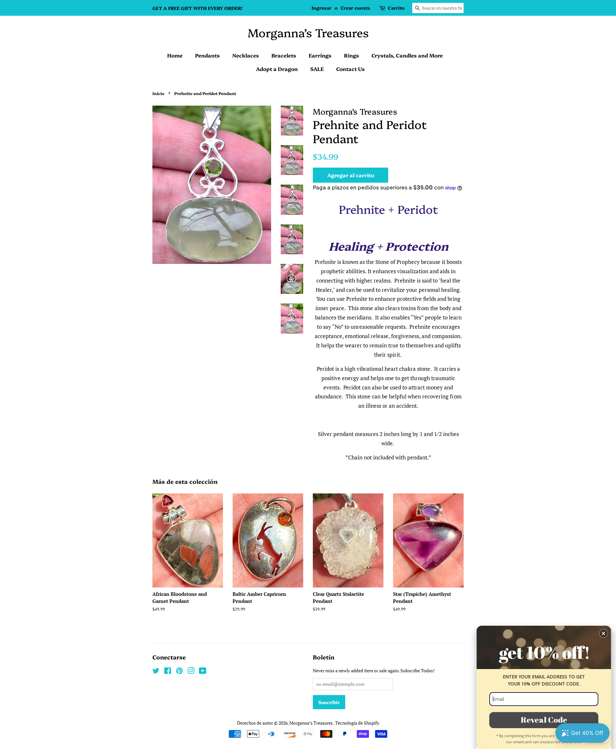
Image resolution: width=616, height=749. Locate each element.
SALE (317, 68)
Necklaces (245, 55)
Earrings (320, 55)
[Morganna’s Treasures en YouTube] (202, 672)
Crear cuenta (355, 7)
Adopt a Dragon (277, 68)
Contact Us (350, 68)
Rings (351, 55)
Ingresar (321, 7)
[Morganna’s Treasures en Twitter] (155, 672)
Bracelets (283, 55)
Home (175, 55)
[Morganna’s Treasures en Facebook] (167, 672)
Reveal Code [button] (544, 719)
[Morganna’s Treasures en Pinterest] (179, 672)
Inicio (158, 93)
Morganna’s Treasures (308, 32)
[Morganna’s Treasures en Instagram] (190, 672)
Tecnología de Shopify (357, 723)
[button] (603, 633)
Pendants (207, 55)
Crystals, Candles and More (407, 55)
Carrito (396, 7)
